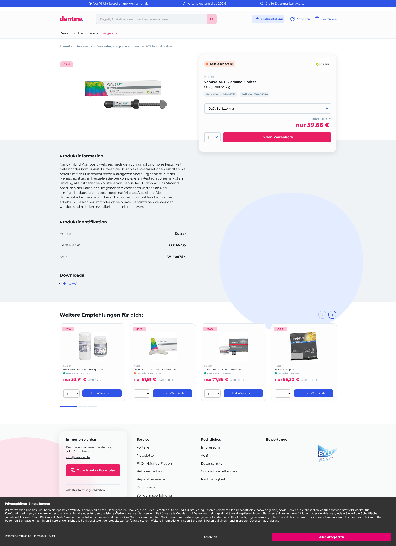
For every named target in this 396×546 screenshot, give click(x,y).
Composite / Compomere (113, 46)
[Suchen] (212, 19)
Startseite (66, 46)
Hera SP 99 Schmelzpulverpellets (83, 369)
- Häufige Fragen (158, 463)
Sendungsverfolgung (154, 495)
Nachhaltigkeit (213, 479)
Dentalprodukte (71, 33)
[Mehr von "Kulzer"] (323, 64)
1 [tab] (68, 406)
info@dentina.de (78, 457)
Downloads (146, 487)
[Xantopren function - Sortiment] (233, 346)
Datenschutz (211, 463)
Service (93, 33)
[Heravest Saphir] (304, 346)
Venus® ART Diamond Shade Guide (155, 369)
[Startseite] (71, 20)
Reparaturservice (151, 479)
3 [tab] (92, 406)
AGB (204, 455)
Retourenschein (150, 471)
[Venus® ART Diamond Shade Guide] (163, 346)
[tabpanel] (92, 362)
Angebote (110, 33)
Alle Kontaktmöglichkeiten (85, 490)
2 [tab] (83, 406)
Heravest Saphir (284, 369)
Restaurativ (84, 46)
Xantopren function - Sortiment (223, 369)
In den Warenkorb (277, 137)
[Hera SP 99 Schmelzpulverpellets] (92, 346)
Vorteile (143, 447)
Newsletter (146, 455)
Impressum (210, 447)
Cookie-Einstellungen (219, 471)
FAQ (140, 463)
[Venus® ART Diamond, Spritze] (126, 95)
